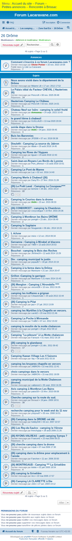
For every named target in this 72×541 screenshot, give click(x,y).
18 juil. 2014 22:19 (50, 262)
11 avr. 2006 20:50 (50, 458)
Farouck (35, 337)
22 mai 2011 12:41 (50, 366)
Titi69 (33, 244)
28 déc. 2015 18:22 (50, 189)
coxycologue (37, 211)
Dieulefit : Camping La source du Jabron (35, 143)
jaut (33, 304)
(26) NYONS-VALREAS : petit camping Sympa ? (39, 435)
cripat (33, 447)
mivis (33, 236)
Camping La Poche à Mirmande (29, 318)
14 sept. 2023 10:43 (53, 112)
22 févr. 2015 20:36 (54, 211)
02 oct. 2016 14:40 (45, 172)
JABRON (35, 366)
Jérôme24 (36, 253)
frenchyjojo (36, 430)
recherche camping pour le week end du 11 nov (39, 410)
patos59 (35, 391)
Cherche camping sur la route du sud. (33, 397)
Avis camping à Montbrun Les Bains (32, 388)
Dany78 (35, 180)
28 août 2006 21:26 (53, 430)
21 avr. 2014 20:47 (51, 270)
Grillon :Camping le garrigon (28, 275)
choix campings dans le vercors (30, 371)
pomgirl (34, 219)
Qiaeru (50, 539)
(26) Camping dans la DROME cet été (33, 419)
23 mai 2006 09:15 (51, 438)
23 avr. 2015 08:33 (47, 202)
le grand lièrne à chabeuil (26, 118)
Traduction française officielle (32, 539)
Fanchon (35, 458)
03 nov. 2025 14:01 (50, 104)
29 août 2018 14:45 (48, 146)
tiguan (34, 155)
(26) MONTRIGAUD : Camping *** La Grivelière (38, 464)
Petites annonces (14, 7)
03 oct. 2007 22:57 (51, 422)
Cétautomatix (37, 296)
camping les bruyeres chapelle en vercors (36, 363)
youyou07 (36, 413)
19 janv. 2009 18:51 (50, 400)
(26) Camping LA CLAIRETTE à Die (31, 481)
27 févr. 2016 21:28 (50, 180)
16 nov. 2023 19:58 (56, 65)
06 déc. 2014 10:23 (53, 228)
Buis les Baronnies (22, 135)
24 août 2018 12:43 (48, 155)
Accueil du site (22, 3)
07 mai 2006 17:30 (47, 447)
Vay (33, 358)
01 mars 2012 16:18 (50, 337)
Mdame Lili (36, 86)
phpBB (27, 537)
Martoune (35, 270)
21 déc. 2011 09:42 (49, 345)
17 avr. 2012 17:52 (52, 86)
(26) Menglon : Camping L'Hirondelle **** (35, 284)
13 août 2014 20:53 (47, 244)
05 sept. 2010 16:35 (52, 385)
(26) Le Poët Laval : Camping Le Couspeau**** (38, 186)
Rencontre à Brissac (43, 7)
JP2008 (34, 138)
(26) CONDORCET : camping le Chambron (35, 208)
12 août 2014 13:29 (52, 253)
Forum (39, 3)
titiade (34, 146)
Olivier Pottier (38, 65)
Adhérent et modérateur (27, 40)
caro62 (34, 313)
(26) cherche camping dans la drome (32, 444)
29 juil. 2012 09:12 (48, 329)
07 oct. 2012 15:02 (48, 321)
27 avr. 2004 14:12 (46, 484)
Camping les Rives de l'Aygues (29, 152)
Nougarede (36, 228)
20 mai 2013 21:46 (48, 313)
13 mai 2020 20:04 (52, 121)
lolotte (34, 467)
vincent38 (35, 287)
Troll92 (34, 321)
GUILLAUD (36, 121)
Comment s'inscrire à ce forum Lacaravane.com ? (40, 62)
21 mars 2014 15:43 (51, 278)
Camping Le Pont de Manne (27, 169)
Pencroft (35, 95)
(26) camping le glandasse (26, 342)
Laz (33, 172)
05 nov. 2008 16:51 (51, 413)
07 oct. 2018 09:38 (49, 138)
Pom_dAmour (37, 163)
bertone (34, 189)
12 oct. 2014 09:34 (47, 236)
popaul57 (35, 262)
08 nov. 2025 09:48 (50, 95)
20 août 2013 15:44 (55, 296)
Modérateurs (45, 40)
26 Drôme (9, 35)
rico (33, 476)
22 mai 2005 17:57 (45, 476)
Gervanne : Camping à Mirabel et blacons (35, 242)
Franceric (35, 438)
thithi (34, 130)
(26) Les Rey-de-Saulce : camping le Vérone (37, 427)
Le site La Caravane (31, 67)
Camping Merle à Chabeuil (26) (29, 177)
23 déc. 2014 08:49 (49, 219)
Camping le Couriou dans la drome (32, 199)
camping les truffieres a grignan (30, 293)
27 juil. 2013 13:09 (45, 304)
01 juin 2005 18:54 (47, 467)
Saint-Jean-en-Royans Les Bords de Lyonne (37, 161)
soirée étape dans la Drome (27, 127)
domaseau (36, 112)
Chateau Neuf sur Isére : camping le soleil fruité (39, 109)
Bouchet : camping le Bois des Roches (34, 250)
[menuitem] (10, 22)
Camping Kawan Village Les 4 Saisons (34, 356)
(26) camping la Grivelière (26, 473)
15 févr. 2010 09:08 (50, 391)
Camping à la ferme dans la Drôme (31, 268)
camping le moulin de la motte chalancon (35, 326)
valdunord (36, 385)
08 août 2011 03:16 (46, 358)
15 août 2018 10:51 (55, 163)
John (33, 484)
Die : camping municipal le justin (30, 259)
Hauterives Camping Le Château (30, 101)
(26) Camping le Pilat (23, 301)
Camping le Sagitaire (23, 225)
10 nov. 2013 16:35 (51, 287)
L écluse (16, 233)
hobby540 (36, 422)
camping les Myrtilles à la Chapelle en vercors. (39, 310)
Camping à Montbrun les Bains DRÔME (34, 216)
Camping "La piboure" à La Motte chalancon (37, 335)
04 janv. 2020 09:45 (48, 130)
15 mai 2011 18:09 (50, 374)
